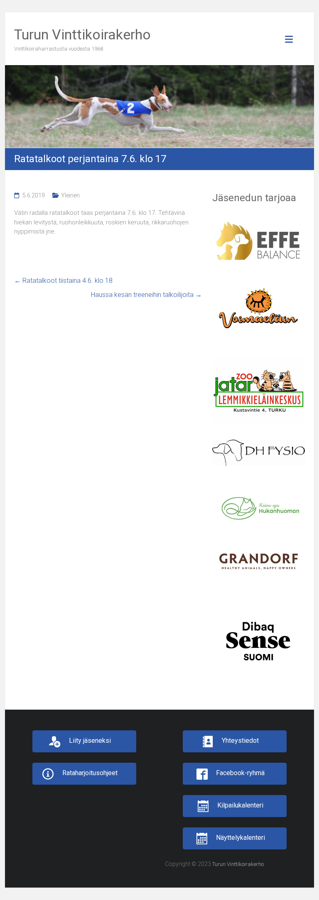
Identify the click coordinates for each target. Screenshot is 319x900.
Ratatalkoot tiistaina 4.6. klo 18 (63, 281)
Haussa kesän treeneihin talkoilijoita (146, 295)
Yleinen (70, 195)
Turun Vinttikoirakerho (82, 34)
